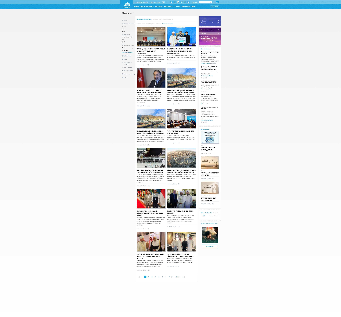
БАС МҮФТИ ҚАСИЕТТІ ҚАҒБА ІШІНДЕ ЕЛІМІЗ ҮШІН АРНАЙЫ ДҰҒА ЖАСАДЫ (150, 171)
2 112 (175, 184)
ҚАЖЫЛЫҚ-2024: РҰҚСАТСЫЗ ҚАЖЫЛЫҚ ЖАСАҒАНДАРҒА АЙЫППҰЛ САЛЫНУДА (181, 171)
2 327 (145, 270)
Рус (214, 2)
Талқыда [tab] (215, 212)
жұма (123, 29)
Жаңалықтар (168, 6)
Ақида (123, 39)
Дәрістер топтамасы (147, 6)
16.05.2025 (169, 104)
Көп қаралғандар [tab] (206, 212)
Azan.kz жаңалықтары (128, 48)
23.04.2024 (139, 270)
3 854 (145, 228)
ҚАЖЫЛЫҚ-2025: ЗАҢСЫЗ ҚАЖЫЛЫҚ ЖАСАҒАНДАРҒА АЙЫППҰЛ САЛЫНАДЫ (180, 91)
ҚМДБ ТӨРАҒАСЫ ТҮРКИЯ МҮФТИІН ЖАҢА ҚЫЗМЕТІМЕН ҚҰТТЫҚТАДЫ (149, 91)
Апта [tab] (210, 215)
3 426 (175, 266)
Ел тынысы (125, 50)
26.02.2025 (169, 143)
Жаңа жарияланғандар (144, 19)
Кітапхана (177, 6)
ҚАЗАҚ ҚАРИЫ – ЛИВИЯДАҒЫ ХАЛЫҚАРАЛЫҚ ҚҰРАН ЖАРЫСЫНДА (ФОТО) (150, 213)
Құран (124, 26)
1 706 (209, 203)
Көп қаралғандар (168, 19)
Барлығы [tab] (216, 215)
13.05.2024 (169, 226)
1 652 (175, 63)
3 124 (175, 226)
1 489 (209, 178)
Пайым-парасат (205, 195)
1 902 (175, 143)
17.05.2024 (139, 228)
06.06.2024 (169, 184)
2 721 (175, 104)
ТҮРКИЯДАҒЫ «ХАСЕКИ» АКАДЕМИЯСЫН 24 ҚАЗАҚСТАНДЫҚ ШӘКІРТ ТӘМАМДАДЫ (151, 51)
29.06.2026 (203, 178)
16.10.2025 (169, 63)
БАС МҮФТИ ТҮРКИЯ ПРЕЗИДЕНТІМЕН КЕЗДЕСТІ (180, 212)
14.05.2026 (139, 65)
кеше (202, 153)
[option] (210, 235)
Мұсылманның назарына (141, 2)
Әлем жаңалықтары (127, 52)
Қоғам (203, 145)
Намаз (136, 6)
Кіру (212, 6)
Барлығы (139, 23)
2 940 (145, 185)
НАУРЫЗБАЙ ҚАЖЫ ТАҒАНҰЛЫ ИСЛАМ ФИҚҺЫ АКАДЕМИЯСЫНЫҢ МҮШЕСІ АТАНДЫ (150, 256)
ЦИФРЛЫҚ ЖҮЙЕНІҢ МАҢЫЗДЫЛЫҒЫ (208, 149)
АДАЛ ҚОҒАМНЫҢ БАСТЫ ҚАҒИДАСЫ (210, 174)
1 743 (145, 144)
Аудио (193, 6)
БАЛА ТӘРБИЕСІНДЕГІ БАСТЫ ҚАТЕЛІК (208, 199)
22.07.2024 (139, 185)
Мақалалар (158, 6)
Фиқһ (123, 31)
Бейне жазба (186, 6)
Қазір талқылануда (208, 49)
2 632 (145, 65)
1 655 (145, 105)
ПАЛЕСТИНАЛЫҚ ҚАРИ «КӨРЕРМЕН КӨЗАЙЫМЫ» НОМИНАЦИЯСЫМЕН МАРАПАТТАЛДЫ (179, 51)
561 (206, 153)
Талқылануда (156, 19)
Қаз (217, 2)
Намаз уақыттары (155, 2)
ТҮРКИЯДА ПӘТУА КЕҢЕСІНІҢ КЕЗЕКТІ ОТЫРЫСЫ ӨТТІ (180, 132)
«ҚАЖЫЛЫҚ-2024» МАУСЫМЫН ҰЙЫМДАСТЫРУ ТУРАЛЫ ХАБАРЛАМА (180, 255)
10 (176, 277)
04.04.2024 (169, 266)
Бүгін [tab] (204, 215)
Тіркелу (216, 6)
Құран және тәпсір (127, 37)
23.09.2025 (139, 105)
